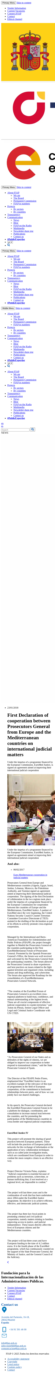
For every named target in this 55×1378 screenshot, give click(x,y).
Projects (11, 206)
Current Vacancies (16, 11)
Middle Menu (8, 308)
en (2, 423)
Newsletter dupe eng (23, 231)
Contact (11, 16)
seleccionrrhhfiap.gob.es (13, 1345)
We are (16, 195)
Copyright (12, 1361)
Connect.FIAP (14, 13)
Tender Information (16, 8)
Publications (19, 234)
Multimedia (18, 228)
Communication (15, 217)
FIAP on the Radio (22, 225)
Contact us (18, 236)
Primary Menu (8, 3)
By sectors (18, 209)
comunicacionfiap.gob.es (14, 1348)
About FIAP (13, 192)
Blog (15, 223)
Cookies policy (14, 1367)
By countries (19, 212)
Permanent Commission (24, 201)
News (16, 220)
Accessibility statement (18, 1359)
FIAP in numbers (21, 203)
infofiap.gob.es (9, 1343)
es (2, 426)
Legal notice (13, 1364)
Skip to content (24, 2)
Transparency (13, 214)
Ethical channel (14, 19)
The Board (18, 198)
